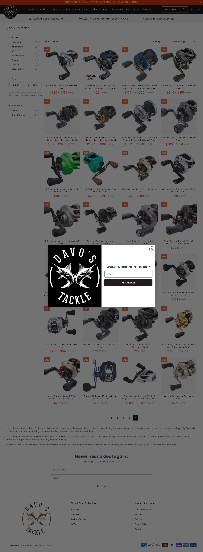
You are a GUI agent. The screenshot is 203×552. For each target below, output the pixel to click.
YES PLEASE (128, 282)
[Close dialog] (151, 249)
